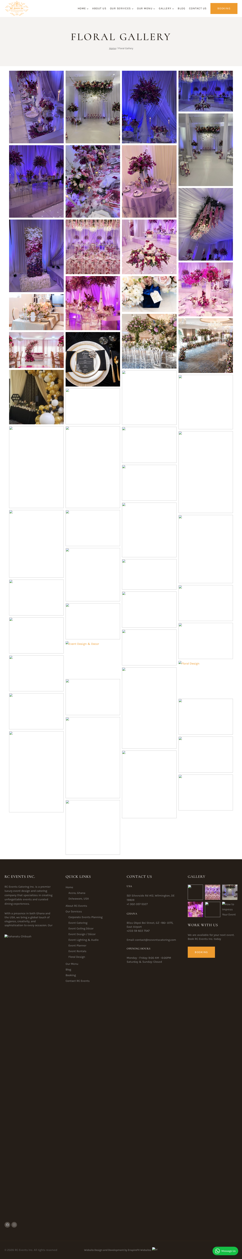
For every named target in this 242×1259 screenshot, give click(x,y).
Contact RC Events (78, 981)
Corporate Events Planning (85, 917)
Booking (224, 8)
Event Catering (77, 922)
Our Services (74, 911)
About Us (99, 8)
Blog (181, 8)
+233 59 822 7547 (138, 930)
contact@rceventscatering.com (155, 940)
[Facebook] (7, 1225)
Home (69, 887)
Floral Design (76, 957)
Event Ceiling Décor (80, 928)
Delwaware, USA (78, 898)
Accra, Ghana (76, 893)
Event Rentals (77, 951)
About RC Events (76, 905)
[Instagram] (14, 1225)
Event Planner (77, 945)
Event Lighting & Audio (83, 940)
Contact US (198, 8)
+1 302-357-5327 (137, 904)
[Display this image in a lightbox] (36, 107)
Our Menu (72, 964)
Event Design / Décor (81, 934)
